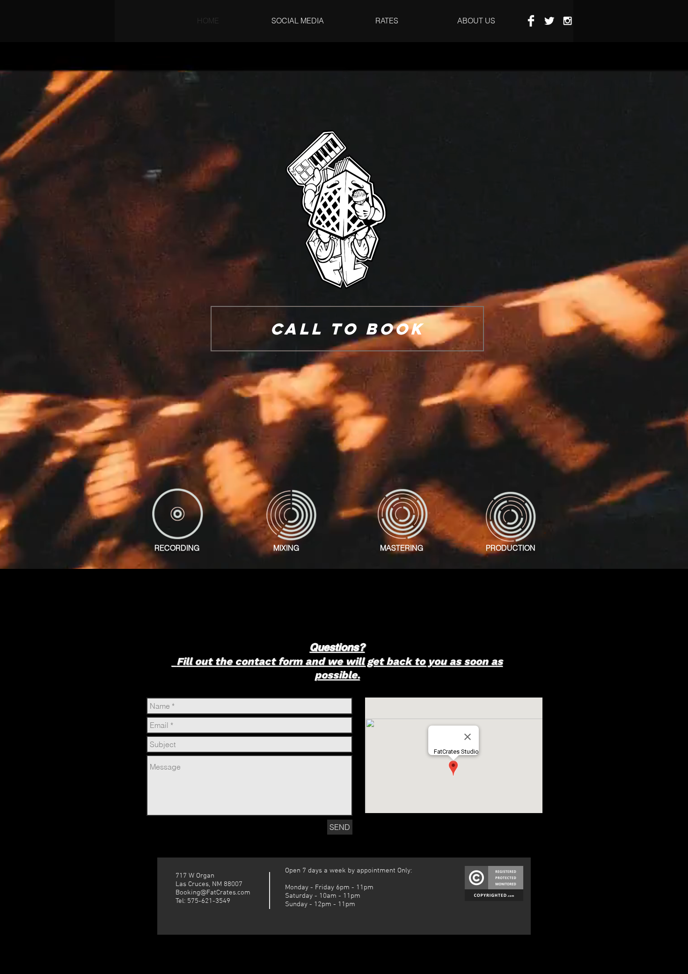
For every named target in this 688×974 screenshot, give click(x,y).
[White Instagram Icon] (567, 21)
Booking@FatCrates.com (213, 892)
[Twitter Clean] (549, 21)
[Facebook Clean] (531, 21)
